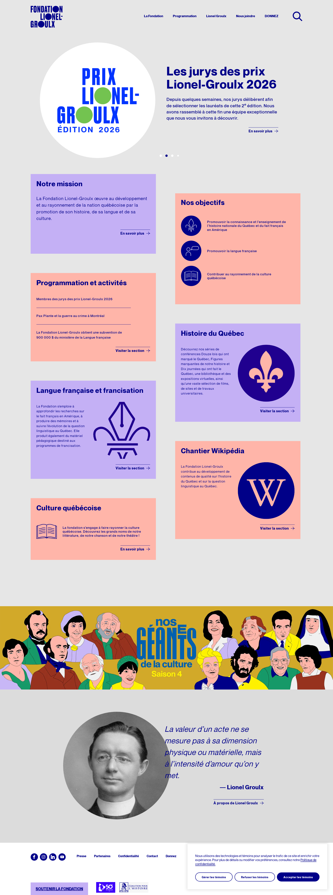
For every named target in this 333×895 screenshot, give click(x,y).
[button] (161, 156)
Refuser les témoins (254, 877)
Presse (81, 856)
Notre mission (59, 184)
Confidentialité (128, 856)
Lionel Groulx (216, 16)
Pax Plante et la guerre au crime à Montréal (70, 316)
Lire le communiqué (255, 139)
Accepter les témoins (298, 877)
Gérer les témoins (214, 877)
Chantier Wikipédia (213, 451)
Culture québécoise (68, 508)
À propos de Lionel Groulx (236, 803)
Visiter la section (130, 351)
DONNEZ (271, 16)
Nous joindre (245, 16)
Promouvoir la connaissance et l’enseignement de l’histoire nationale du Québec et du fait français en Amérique (246, 226)
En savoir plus (132, 233)
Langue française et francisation (90, 390)
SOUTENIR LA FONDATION (59, 889)
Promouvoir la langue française (232, 251)
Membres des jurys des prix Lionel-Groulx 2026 (74, 299)
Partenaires (102, 856)
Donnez (171, 856)
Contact (152, 856)
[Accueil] (47, 17)
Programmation (185, 16)
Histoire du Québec (212, 333)
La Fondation (153, 16)
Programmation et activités (81, 283)
